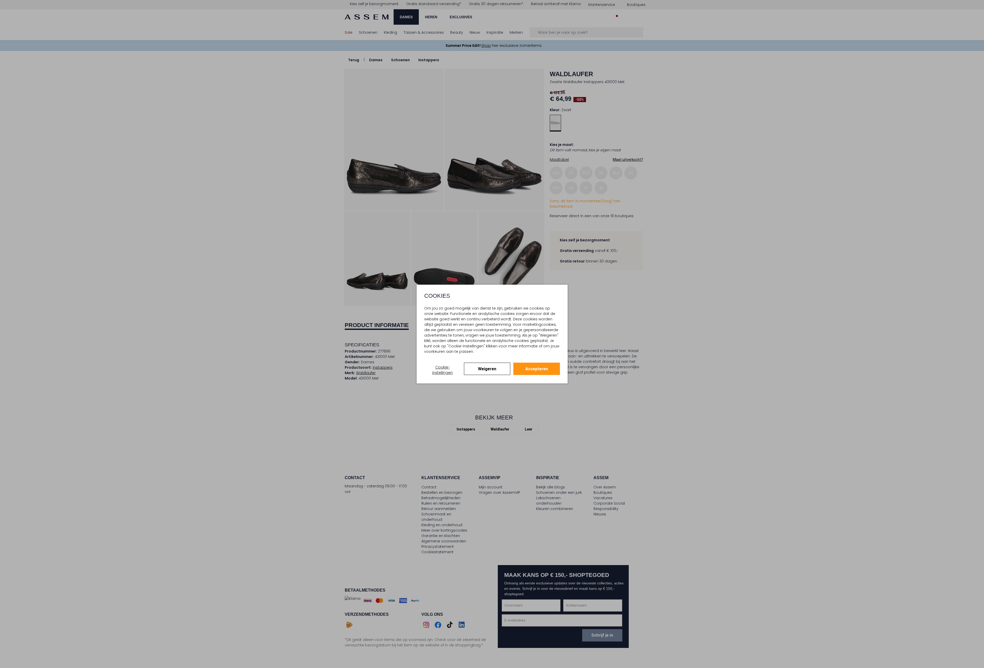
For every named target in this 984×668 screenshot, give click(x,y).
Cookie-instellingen (442, 370)
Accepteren (536, 368)
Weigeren (487, 368)
